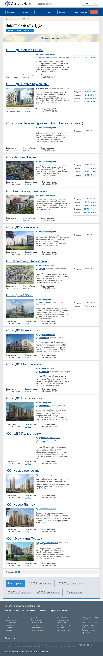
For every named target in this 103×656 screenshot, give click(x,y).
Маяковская (61, 618)
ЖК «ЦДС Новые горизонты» (27, 84)
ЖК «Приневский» (19, 295)
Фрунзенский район (47, 335)
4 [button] (25, 455)
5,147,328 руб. (90, 95)
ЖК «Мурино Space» (21, 157)
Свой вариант (75, 592)
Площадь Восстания (90, 622)
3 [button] (19, 455)
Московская (44, 372)
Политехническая (88, 630)
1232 (44, 4)
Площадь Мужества (89, 627)
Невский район (45, 299)
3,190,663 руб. (90, 92)
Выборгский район (46, 266)
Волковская (44, 338)
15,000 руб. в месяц (40, 583)
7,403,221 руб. (90, 172)
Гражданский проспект (49, 543)
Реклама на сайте (32, 651)
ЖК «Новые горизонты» (23, 470)
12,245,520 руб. (90, 102)
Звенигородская (37, 628)
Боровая (9, 630)
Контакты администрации (14, 651)
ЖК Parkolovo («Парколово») (27, 261)
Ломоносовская (45, 303)
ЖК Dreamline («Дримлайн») (27, 191)
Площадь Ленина (46, 441)
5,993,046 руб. (90, 168)
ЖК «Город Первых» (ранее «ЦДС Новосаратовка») (44, 123)
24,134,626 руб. (90, 212)
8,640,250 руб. (90, 206)
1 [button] (8, 455)
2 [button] (14, 455)
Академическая (11, 623)
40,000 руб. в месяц (48, 592)
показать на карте (53, 38)
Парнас (42, 269)
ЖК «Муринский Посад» (24, 538)
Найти (94, 12)
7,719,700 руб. (90, 202)
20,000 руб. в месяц (70, 583)
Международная (63, 620)
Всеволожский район (47, 128)
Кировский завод (37, 630)
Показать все (10, 638)
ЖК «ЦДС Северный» (22, 227)
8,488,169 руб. (90, 235)
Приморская (86, 633)
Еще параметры (81, 12)
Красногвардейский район (49, 438)
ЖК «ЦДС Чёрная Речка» (24, 50)
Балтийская (10, 625)
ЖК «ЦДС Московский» (23, 364)
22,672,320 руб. (90, 58)
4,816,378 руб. (90, 269)
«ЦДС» (26, 77)
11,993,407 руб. (90, 209)
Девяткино (44, 88)
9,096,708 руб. (90, 175)
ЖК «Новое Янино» (20, 504)
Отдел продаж (90, 4)
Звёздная (34, 625)
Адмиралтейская (12, 620)
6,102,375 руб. (90, 303)
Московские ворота (64, 625)
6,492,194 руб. (90, 199)
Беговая (9, 628)
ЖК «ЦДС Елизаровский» (25, 398)
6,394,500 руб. (90, 306)
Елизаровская (44, 406)
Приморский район (47, 54)
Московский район (46, 369)
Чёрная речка (44, 57)
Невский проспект (63, 630)
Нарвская (60, 628)
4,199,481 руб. (90, 165)
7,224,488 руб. (90, 98)
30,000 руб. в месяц (19, 592)
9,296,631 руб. (90, 131)
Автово (8, 618)
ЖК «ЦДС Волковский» (23, 330)
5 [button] (30, 455)
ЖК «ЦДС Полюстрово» (24, 433)
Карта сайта (45, 651)
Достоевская (36, 620)
